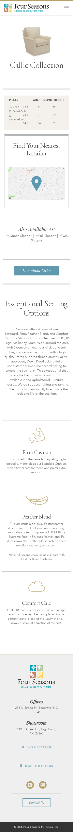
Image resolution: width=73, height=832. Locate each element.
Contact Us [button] (36, 802)
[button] (36, 178)
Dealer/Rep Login (38, 766)
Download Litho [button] (37, 270)
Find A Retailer (38, 747)
